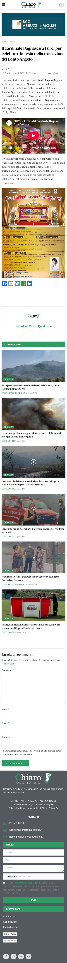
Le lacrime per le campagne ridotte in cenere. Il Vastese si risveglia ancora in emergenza (31, 434)
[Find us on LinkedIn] (21, 956)
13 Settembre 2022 (13, 73)
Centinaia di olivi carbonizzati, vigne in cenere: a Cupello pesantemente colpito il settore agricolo (31, 482)
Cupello (6, 441)
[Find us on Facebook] (6, 956)
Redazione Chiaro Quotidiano (34, 326)
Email (5, 723)
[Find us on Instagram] (14, 956)
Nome (5, 709)
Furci (7, 68)
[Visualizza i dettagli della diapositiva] (33, 24)
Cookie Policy (10, 941)
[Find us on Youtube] (28, 956)
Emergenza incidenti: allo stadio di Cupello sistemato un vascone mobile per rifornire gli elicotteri (31, 626)
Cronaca (12, 41)
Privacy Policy (10, 934)
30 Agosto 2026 (31, 393)
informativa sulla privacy (26, 883)
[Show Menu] (3, 4)
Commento (8, 670)
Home (4, 41)
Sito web (6, 737)
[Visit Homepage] (31, 5)
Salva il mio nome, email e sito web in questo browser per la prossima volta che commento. (33, 752)
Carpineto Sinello (12, 393)
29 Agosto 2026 (20, 488)
